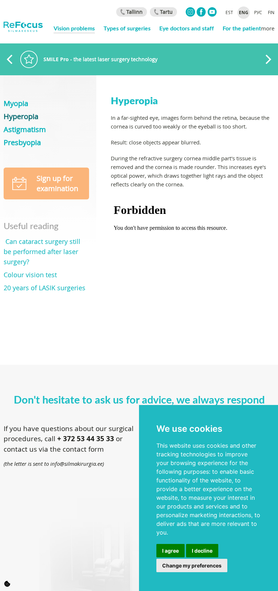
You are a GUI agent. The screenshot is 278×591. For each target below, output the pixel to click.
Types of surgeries (127, 28)
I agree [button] (170, 551)
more (267, 28)
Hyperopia (21, 116)
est (229, 12)
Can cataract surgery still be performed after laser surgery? (42, 251)
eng (243, 12)
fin (271, 12)
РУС (258, 12)
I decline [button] (202, 551)
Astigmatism (25, 129)
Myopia (16, 103)
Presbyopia (22, 142)
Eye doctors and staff (186, 28)
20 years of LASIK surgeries (44, 287)
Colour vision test (30, 274)
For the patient (242, 28)
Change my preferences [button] (192, 565)
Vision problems (74, 28)
